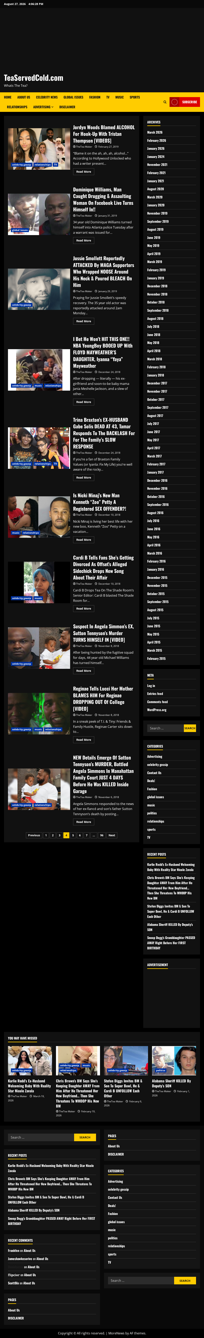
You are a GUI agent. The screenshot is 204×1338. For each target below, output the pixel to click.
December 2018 (157, 286)
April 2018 (153, 350)
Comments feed (157, 701)
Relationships (17, 106)
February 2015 (156, 658)
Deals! (151, 780)
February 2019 (156, 269)
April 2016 (154, 545)
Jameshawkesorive (20, 1258)
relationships (43, 164)
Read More (85, 170)
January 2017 (155, 472)
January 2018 (155, 375)
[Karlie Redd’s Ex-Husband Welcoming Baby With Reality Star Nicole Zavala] (30, 1060)
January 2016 (155, 569)
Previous (34, 835)
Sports (135, 97)
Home (7, 97)
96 (101, 835)
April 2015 (153, 642)
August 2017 (155, 415)
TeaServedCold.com (33, 77)
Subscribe (189, 102)
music (38, 385)
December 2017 (157, 383)
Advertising (41, 106)
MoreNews (116, 1333)
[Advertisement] (101, 42)
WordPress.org (156, 709)
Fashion (94, 97)
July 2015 (153, 618)
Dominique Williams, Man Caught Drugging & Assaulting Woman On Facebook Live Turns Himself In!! (39, 214)
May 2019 (153, 245)
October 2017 (155, 399)
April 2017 (153, 447)
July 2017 (153, 423)
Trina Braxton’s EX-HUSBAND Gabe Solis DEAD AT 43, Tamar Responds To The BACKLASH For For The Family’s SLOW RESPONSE (39, 448)
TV (107, 97)
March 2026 (155, 132)
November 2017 (157, 391)
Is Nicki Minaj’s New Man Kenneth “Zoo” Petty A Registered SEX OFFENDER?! (39, 517)
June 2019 (153, 237)
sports (151, 829)
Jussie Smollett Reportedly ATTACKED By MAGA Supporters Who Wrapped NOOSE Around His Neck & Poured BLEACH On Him (39, 289)
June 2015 (153, 626)
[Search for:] (165, 728)
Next (112, 835)
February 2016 (156, 561)
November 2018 (157, 294)
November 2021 (157, 164)
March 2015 (154, 650)
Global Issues (73, 97)
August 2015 (155, 609)
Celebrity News (47, 97)
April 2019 (154, 253)
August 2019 (155, 229)
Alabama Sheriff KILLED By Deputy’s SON (171, 1083)
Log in (151, 685)
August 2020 (155, 188)
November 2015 (157, 585)
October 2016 (156, 496)
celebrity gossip (21, 164)
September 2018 (158, 310)
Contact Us (154, 772)
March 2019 (154, 261)
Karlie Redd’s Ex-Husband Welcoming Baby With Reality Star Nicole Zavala (171, 867)
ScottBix (13, 1283)
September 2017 (157, 407)
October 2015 (156, 593)
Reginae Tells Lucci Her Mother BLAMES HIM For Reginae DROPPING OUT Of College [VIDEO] (39, 713)
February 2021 (156, 172)
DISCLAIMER (67, 106)
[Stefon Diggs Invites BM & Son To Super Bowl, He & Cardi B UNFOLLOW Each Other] (126, 1060)
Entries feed (155, 693)
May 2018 (153, 342)
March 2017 (154, 456)
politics (152, 813)
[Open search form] (165, 102)
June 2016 (153, 528)
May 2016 (153, 537)
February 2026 (156, 140)
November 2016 (157, 488)
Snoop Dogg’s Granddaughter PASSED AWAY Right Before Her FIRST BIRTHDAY (171, 942)
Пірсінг (14, 1274)
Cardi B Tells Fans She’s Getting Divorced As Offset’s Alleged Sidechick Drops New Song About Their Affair (39, 582)
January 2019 (155, 278)
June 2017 (153, 431)
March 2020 (155, 197)
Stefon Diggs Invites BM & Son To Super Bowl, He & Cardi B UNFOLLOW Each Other (170, 911)
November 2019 (157, 213)
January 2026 (156, 148)
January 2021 (155, 180)
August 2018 (155, 318)
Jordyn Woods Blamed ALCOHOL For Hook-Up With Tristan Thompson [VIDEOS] (39, 149)
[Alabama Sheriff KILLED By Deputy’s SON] (174, 1060)
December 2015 (157, 577)
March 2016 (154, 553)
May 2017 (153, 439)
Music (119, 97)
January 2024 (155, 156)
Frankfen (13, 1250)
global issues (20, 230)
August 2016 (155, 512)
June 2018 (153, 334)
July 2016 (153, 520)
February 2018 (156, 367)
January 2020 (156, 205)
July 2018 (153, 326)
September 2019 (158, 221)
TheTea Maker (84, 146)
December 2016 (157, 480)
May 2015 (153, 634)
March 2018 (154, 359)
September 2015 (158, 601)
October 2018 (156, 302)
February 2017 (156, 464)
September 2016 (158, 504)
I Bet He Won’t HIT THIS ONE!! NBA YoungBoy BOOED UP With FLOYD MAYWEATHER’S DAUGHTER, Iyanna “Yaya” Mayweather (39, 370)
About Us (23, 97)
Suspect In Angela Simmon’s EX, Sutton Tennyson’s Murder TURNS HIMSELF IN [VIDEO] (39, 648)
